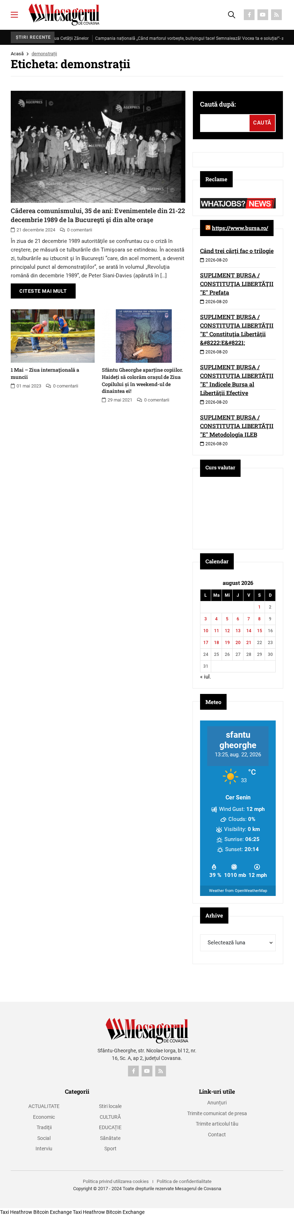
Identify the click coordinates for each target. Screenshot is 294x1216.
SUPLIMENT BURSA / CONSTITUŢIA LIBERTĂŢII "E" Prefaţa (237, 283)
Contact (217, 1134)
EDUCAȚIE (110, 1127)
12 (227, 631)
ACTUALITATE (44, 1106)
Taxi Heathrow (16, 1212)
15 (259, 631)
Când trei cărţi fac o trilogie (237, 250)
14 (248, 631)
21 (248, 642)
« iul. (205, 676)
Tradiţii (44, 1127)
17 (205, 642)
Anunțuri (217, 1102)
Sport (110, 1148)
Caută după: (218, 104)
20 (238, 642)
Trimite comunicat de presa (217, 1113)
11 (216, 631)
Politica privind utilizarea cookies (116, 1181)
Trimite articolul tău (217, 1124)
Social (44, 1138)
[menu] (14, 15)
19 (227, 642)
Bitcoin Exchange (52, 1212)
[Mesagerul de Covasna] (64, 14)
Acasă (17, 53)
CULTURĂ (110, 1117)
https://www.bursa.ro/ (240, 227)
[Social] (249, 14)
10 (205, 631)
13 (238, 631)
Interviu (43, 1148)
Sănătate (110, 1138)
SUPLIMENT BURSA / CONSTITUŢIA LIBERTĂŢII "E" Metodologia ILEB (237, 425)
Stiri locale (110, 1106)
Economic (44, 1117)
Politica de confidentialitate (184, 1181)
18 (216, 642)
